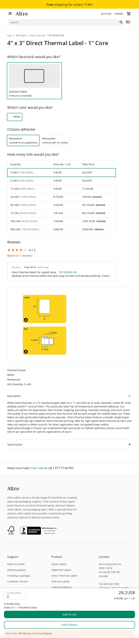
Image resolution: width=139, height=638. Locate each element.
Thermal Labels (60, 581)
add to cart (69, 614)
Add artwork (69, 624)
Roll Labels (21, 35)
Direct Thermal (38, 35)
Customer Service (17, 581)
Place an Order (16, 564)
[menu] (10, 13)
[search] (121, 22)
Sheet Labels (58, 564)
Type (9, 35)
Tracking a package (18, 575)
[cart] (129, 14)
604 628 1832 (111, 584)
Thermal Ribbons (61, 587)
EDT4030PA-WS (68, 272)
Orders (118, 13)
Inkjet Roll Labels (61, 570)
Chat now (37, 468)
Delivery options (16, 570)
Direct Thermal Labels (64, 575)
